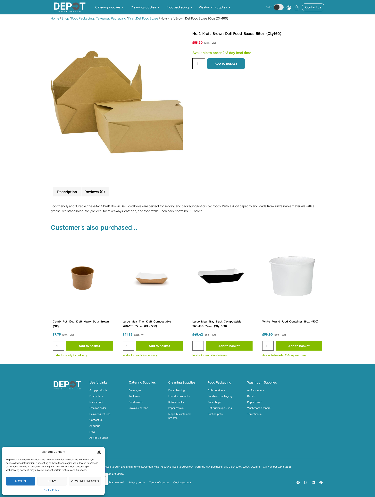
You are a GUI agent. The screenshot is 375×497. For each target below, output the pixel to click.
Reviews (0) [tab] (95, 191)
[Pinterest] (321, 482)
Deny (52, 481)
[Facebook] (298, 482)
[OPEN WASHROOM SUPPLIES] (229, 7)
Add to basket (226, 64)
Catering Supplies (142, 382)
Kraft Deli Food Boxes (143, 18)
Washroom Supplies (262, 382)
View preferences (85, 481)
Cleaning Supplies (182, 382)
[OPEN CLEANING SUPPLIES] (158, 7)
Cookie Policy (51, 490)
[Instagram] (305, 482)
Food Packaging (82, 18)
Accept (20, 481)
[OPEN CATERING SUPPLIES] (122, 7)
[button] (99, 452)
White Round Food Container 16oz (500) (290, 321)
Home (55, 18)
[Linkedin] (313, 482)
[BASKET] (296, 7)
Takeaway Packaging (111, 18)
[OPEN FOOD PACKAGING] (191, 7)
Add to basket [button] (89, 346)
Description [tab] (67, 191)
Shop (65, 18)
